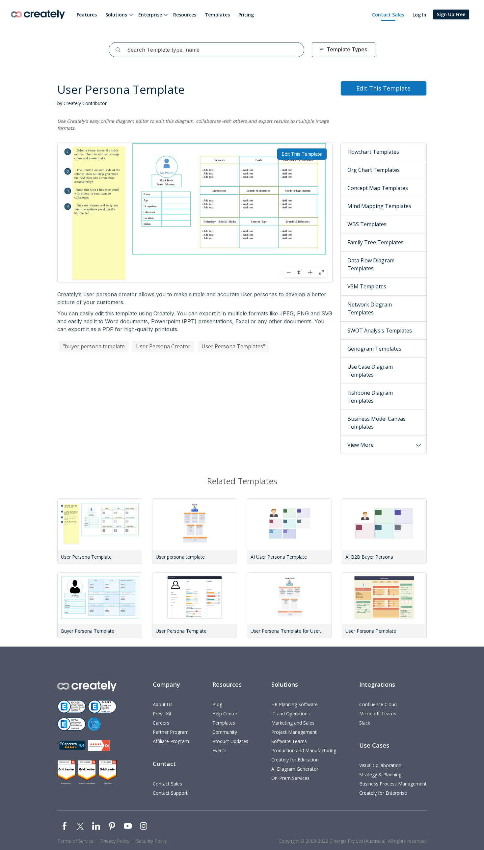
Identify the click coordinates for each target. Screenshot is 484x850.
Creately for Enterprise (383, 793)
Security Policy (151, 841)
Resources (184, 15)
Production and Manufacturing (303, 750)
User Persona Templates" (233, 346)
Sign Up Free (451, 14)
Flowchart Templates (373, 151)
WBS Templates (367, 224)
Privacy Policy (114, 841)
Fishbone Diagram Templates (370, 396)
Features (87, 15)
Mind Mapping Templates (379, 206)
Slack (364, 723)
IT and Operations (290, 713)
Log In (419, 15)
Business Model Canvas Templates (376, 422)
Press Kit (162, 713)
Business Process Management (393, 784)
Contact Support (170, 793)
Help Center (224, 713)
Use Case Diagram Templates (370, 370)
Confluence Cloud (378, 704)
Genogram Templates (374, 348)
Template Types (347, 49)
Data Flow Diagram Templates (370, 264)
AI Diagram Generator (294, 769)
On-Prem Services (290, 778)
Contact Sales (388, 15)
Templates (217, 15)
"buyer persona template (94, 346)
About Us (163, 704)
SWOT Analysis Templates (379, 330)
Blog (217, 704)
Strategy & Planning (380, 774)
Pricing (246, 15)
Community (224, 732)
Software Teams (289, 741)
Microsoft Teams (377, 713)
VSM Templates (366, 286)
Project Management (294, 732)
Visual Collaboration (380, 765)
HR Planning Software (294, 704)
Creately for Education (295, 760)
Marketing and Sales (292, 723)
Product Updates (230, 741)
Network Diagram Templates (369, 308)
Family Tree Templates (375, 242)
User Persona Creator (163, 346)
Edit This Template (302, 154)
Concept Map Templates (377, 188)
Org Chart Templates (373, 169)
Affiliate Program (171, 741)
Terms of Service (75, 841)
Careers (161, 723)
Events (219, 750)
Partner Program (171, 732)
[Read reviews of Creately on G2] (99, 745)
